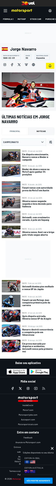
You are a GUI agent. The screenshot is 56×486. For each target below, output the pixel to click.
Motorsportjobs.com (28, 414)
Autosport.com (28, 419)
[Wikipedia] (26, 65)
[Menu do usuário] (50, 11)
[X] (19, 65)
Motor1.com (28, 410)
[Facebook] (12, 65)
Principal (15, 131)
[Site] (33, 65)
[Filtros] (50, 142)
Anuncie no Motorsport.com (28, 442)
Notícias (41, 131)
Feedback (28, 437)
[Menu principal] (5, 10)
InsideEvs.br (28, 405)
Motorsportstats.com (28, 424)
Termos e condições (18, 471)
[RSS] (44, 388)
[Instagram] (5, 65)
